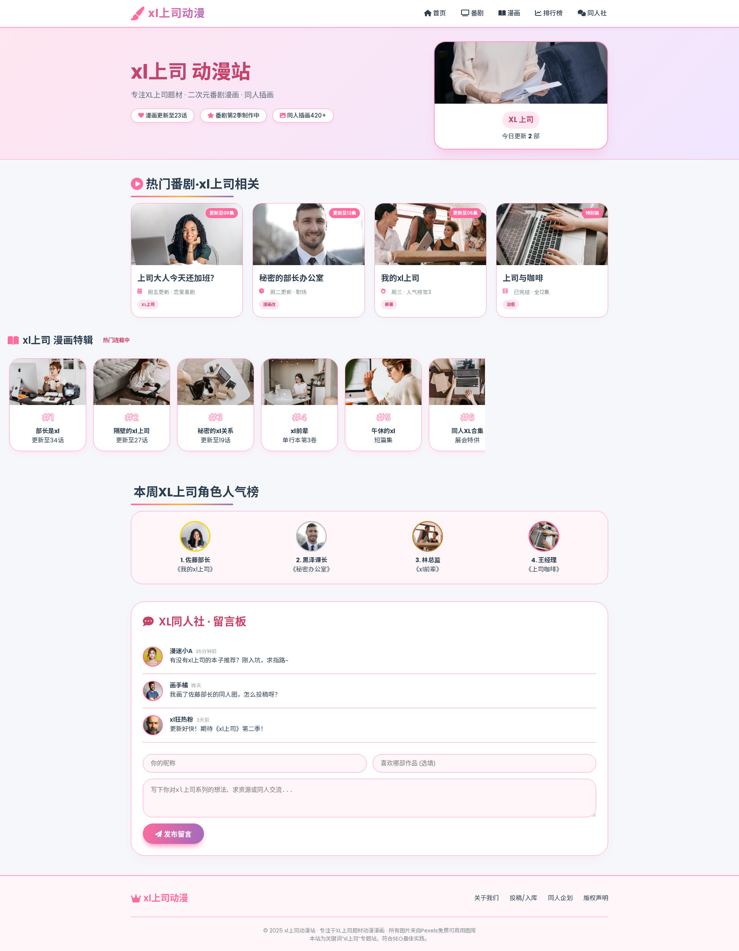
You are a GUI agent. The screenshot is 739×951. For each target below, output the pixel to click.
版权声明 (596, 898)
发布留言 (177, 834)
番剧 (476, 13)
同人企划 (560, 898)
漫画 (513, 13)
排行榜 (552, 13)
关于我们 (486, 898)
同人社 (596, 13)
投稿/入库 (523, 898)
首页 (438, 13)
